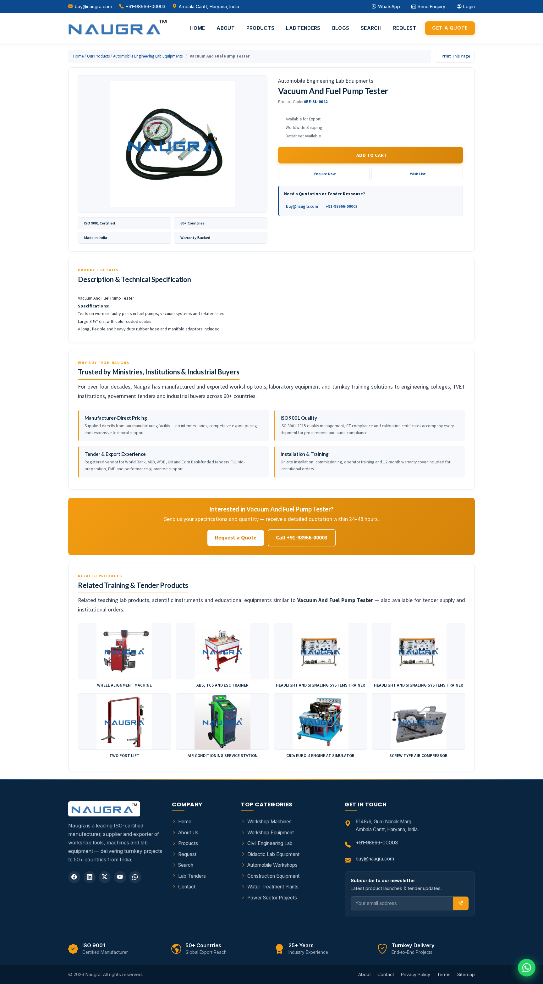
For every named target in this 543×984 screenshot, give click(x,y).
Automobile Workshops (272, 865)
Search (371, 28)
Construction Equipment (273, 876)
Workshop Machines (269, 822)
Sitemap (466, 974)
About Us (188, 833)
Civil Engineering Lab (270, 843)
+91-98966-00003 (145, 6)
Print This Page (456, 56)
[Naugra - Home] (117, 28)
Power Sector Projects (272, 898)
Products (260, 28)
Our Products (98, 56)
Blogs (340, 28)
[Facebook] (74, 877)
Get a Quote (450, 28)
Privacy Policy (415, 974)
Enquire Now (325, 173)
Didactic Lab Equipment (273, 854)
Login (469, 6)
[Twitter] (105, 877)
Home (197, 28)
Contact (186, 887)
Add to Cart (371, 155)
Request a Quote (235, 537)
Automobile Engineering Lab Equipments (148, 56)
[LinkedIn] (90, 877)
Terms (444, 974)
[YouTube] (120, 877)
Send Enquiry (431, 6)
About (226, 28)
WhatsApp (389, 6)
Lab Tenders (303, 28)
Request (404, 28)
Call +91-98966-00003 (301, 537)
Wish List (418, 173)
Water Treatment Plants (273, 887)
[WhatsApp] (135, 877)
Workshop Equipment (270, 833)
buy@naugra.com (93, 6)
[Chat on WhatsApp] (526, 967)
